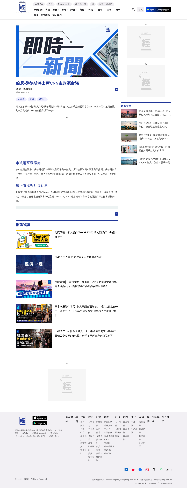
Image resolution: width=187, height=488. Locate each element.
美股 (82, 425)
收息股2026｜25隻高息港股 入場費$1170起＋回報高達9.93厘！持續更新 (154, 137)
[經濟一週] (22, 7)
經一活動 (108, 453)
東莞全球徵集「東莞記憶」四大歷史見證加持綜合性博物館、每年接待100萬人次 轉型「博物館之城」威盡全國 (155, 113)
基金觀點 (83, 438)
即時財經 (38, 10)
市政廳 (21, 99)
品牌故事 (108, 425)
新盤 (90, 443)
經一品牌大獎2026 (109, 448)
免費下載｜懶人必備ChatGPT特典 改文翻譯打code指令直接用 (86, 234)
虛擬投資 (83, 444)
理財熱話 (99, 458)
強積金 (99, 436)
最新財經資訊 (105, 4)
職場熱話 (126, 438)
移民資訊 (142, 438)
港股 (82, 422)
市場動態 (108, 422)
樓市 (63, 10)
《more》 (19, 436)
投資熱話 (83, 451)
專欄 (36, 15)
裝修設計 (91, 448)
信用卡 (99, 453)
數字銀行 (99, 441)
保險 (98, 429)
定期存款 (99, 424)
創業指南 (108, 432)
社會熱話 (142, 431)
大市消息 (91, 424)
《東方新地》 (54, 433)
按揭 (90, 453)
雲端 (117, 436)
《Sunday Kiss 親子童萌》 (35, 436)
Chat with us (139, 484)
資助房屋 (91, 438)
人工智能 (118, 424)
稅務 (98, 450)
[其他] (116, 89)
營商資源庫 (109, 436)
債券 (82, 432)
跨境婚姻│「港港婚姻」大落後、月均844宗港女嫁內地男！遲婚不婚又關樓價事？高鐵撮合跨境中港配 (86, 284)
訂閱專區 (45, 15)
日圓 (50, 4)
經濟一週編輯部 (24, 89)
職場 (100, 10)
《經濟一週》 (53, 436)
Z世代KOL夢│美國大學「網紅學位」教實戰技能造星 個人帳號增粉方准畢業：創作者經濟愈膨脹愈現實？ (155, 125)
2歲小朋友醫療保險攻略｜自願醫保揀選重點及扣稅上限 (154, 149)
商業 (82, 10)
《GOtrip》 (25, 433)
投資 (54, 10)
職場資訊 (126, 431)
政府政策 (142, 424)
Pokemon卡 (64, 4)
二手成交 (91, 431)
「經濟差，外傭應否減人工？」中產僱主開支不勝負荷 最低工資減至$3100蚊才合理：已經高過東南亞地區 (85, 333)
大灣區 (107, 443)
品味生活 (134, 424)
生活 (109, 10)
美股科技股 (80, 4)
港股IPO (39, 4)
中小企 (107, 429)
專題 (47, 10)
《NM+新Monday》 (39, 433)
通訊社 (42, 99)
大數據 (118, 429)
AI (93, 4)
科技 (91, 10)
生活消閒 (134, 431)
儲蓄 (98, 432)
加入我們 (57, 15)
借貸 (98, 446)
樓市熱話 (91, 458)
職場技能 (126, 424)
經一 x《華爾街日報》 (160, 10)
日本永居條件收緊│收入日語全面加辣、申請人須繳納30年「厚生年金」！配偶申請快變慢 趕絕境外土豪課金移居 (86, 311)
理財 (72, 10)
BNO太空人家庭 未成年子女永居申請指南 (78, 257)
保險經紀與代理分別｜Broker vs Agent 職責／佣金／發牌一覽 (154, 161)
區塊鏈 (118, 432)
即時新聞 (142, 444)
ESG (106, 439)
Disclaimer (152, 484)
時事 (118, 10)
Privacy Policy (166, 484)
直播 (32, 99)
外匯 (82, 429)
